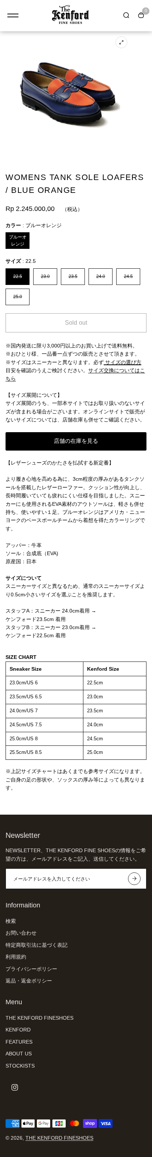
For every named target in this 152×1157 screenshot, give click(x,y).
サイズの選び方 (122, 362)
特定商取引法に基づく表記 (37, 945)
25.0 (17, 296)
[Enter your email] (134, 878)
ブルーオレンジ (18, 240)
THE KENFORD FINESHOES (39, 1018)
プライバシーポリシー (31, 969)
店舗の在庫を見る (76, 441)
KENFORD (18, 1030)
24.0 (100, 276)
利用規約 (16, 957)
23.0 (45, 276)
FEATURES (19, 1042)
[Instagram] (15, 1087)
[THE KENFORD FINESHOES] (70, 15)
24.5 (128, 276)
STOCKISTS (20, 1066)
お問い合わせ (21, 933)
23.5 (73, 276)
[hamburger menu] (13, 15)
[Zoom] (121, 42)
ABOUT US (19, 1054)
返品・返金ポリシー (29, 981)
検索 (11, 921)
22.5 (17, 276)
